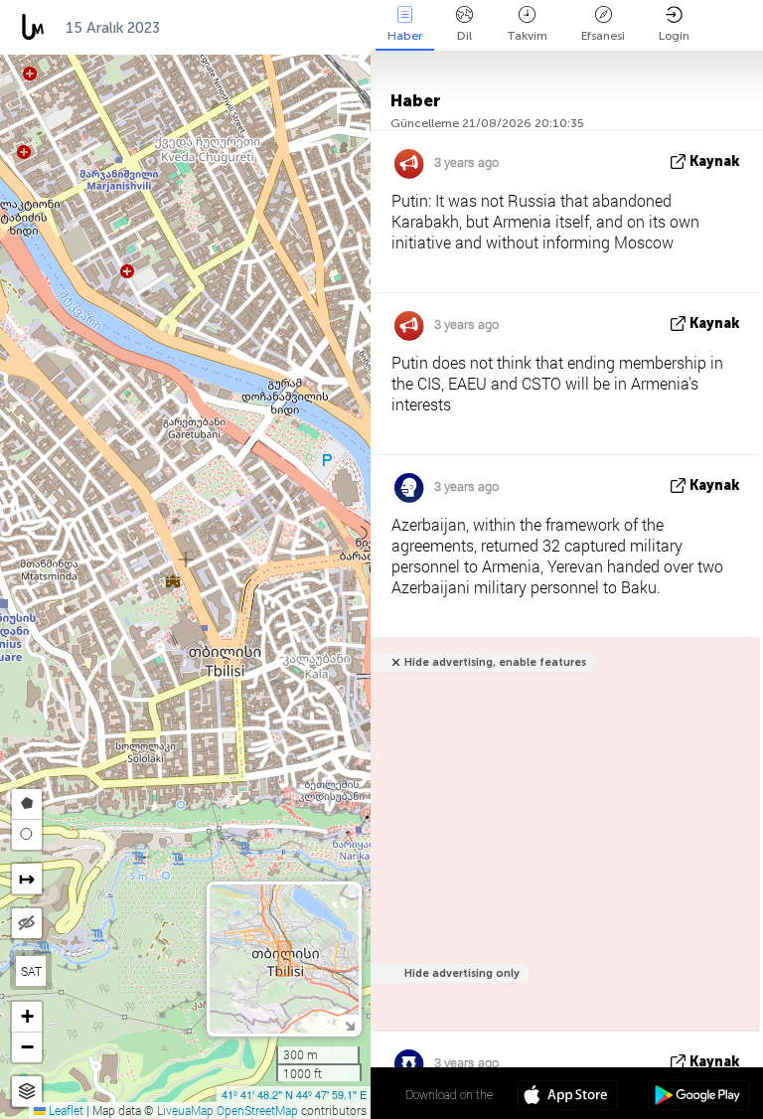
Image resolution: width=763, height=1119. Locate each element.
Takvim (527, 36)
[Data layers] (27, 1091)
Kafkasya (214, 28)
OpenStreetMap (257, 1110)
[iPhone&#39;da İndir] (568, 1097)
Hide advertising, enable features (495, 662)
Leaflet (64, 1110)
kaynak (714, 161)
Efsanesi (603, 36)
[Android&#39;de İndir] (698, 1097)
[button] (27, 1017)
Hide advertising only (462, 973)
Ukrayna (309, 28)
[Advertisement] (561, 845)
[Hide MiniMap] (349, 1024)
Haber (404, 36)
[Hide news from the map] (27, 923)
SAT (31, 971)
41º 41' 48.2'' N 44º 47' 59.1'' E (294, 1094)
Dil (464, 36)
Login (674, 36)
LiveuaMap (185, 1110)
